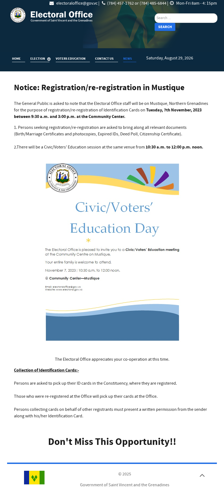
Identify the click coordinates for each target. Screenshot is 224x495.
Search (165, 27)
